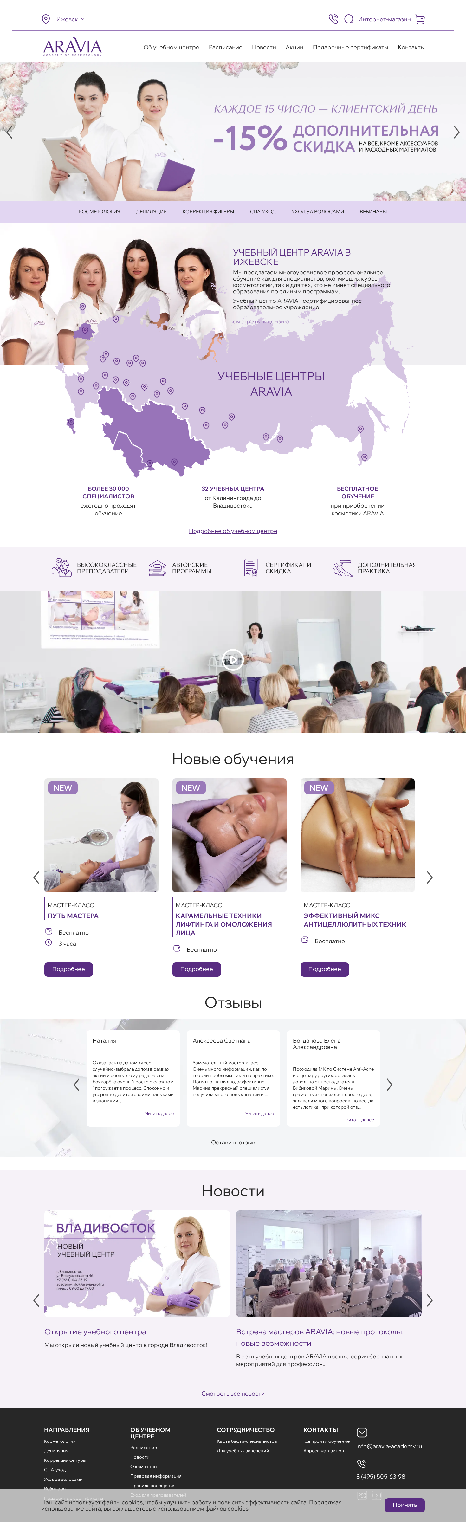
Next (457, 132)
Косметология (99, 212)
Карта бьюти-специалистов (247, 1441)
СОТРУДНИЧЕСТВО (246, 1430)
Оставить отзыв (233, 1142)
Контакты (411, 47)
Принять (405, 1504)
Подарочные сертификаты (350, 47)
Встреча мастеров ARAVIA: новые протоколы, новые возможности (320, 1337)
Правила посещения (153, 1485)
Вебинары (373, 212)
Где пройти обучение (326, 1441)
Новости (264, 47)
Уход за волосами (318, 212)
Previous (9, 132)
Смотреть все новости (233, 1393)
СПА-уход (263, 212)
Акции (294, 47)
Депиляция (151, 212)
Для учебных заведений (243, 1451)
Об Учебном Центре (150, 1433)
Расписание (226, 47)
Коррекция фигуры (208, 212)
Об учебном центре (171, 47)
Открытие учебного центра (95, 1331)
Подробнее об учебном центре (233, 530)
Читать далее (159, 1113)
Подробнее (68, 969)
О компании (143, 1466)
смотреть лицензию (261, 321)
